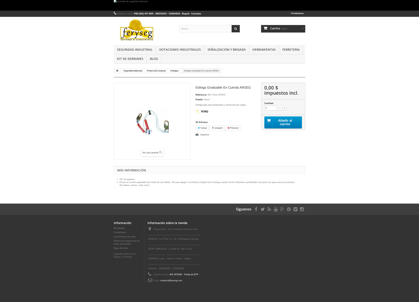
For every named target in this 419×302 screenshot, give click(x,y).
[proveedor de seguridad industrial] (209, 5)
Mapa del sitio (121, 248)
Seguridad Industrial (135, 50)
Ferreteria (291, 50)
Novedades (119, 228)
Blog (154, 59)
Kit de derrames (130, 59)
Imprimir (204, 134)
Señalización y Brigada (227, 50)
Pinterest (234, 128)
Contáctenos (297, 13)
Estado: (199, 99)
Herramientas (264, 50)
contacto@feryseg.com (171, 280)
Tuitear (203, 128)
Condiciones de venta (125, 236)
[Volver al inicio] (117, 71)
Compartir (218, 128)
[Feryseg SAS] (144, 30)
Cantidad (268, 103)
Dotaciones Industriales (180, 50)
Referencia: (201, 95)
